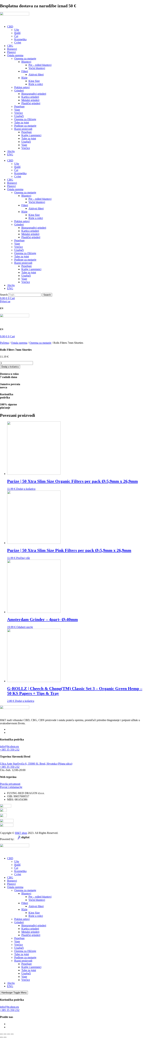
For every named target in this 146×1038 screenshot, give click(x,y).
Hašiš (17, 32)
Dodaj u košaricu (10, 366)
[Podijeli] (8, 1034)
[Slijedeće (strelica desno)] (5, 1037)
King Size (34, 80)
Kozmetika (20, 39)
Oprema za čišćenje (25, 119)
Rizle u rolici (35, 84)
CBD (10, 26)
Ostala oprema (15, 55)
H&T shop (21, 832)
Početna (4, 342)
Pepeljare (19, 106)
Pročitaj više (23, 557)
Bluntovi (26, 61)
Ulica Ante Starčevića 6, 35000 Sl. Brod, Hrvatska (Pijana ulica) (36, 763)
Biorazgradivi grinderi (33, 93)
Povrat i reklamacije (11, 787)
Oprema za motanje (25, 58)
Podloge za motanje (25, 125)
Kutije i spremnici (31, 135)
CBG (10, 45)
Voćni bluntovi (36, 68)
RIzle (24, 77)
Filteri (24, 71)
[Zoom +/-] (1, 1034)
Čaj (16, 36)
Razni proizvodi (23, 128)
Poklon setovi (22, 87)
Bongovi (12, 48)
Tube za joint (21, 122)
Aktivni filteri (36, 74)
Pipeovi (11, 52)
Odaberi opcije (24, 627)
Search (4, 294)
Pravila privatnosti (10, 783)
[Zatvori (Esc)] (12, 1034)
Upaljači (19, 116)
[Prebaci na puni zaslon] (5, 1034)
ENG (10, 154)
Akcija (11, 151)
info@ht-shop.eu (9, 746)
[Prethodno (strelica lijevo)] (1, 1037)
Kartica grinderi (30, 96)
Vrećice (18, 112)
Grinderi (19, 90)
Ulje (16, 29)
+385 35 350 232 (9, 749)
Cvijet (17, 42)
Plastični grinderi (30, 103)
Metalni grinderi (30, 100)
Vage (17, 109)
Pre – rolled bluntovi (39, 64)
